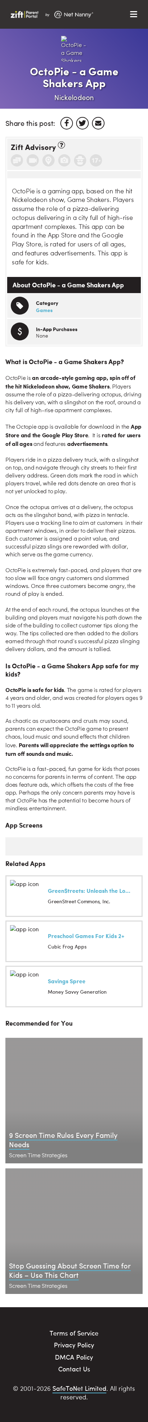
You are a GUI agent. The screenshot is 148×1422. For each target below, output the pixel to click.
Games (44, 310)
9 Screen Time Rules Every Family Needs (63, 1139)
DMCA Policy (74, 1356)
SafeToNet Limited (79, 1388)
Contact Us (74, 1368)
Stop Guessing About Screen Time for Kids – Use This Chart (70, 1270)
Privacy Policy (74, 1344)
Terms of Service (74, 1332)
